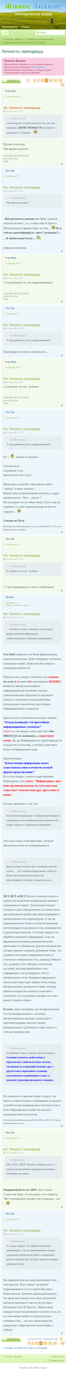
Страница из (50, 1339)
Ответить (13, 81)
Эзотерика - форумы (13, 39)
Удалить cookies (57, 1360)
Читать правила (38, 67)
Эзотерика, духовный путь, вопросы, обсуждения (25, 1348)
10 (51, 80)
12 (60, 80)
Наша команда (58, 1356)
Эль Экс (10, 170)
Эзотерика (9, 26)
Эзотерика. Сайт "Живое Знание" (33, 1368)
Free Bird (10, 91)
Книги (25, 26)
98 (63, 85)
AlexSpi (9, 597)
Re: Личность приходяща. (22, 108)
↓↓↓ (5, 32)
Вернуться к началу (62, 164)
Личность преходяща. (23, 51)
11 (56, 80)
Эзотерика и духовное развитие (39, 39)
